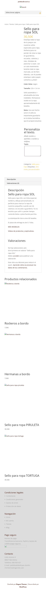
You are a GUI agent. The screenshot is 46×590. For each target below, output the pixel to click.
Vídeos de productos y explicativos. (21, 231)
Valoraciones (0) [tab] (13, 183)
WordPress (23, 587)
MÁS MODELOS (13, 227)
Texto (26, 144)
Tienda (11, 24)
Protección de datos (13, 506)
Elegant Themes (21, 584)
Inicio (6, 24)
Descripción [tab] (11, 179)
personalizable (34, 169)
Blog (7, 527)
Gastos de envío (12, 503)
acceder (16, 256)
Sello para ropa (20, 24)
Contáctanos (10, 496)
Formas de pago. (11, 538)
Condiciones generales (14, 499)
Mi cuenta (10, 521)
